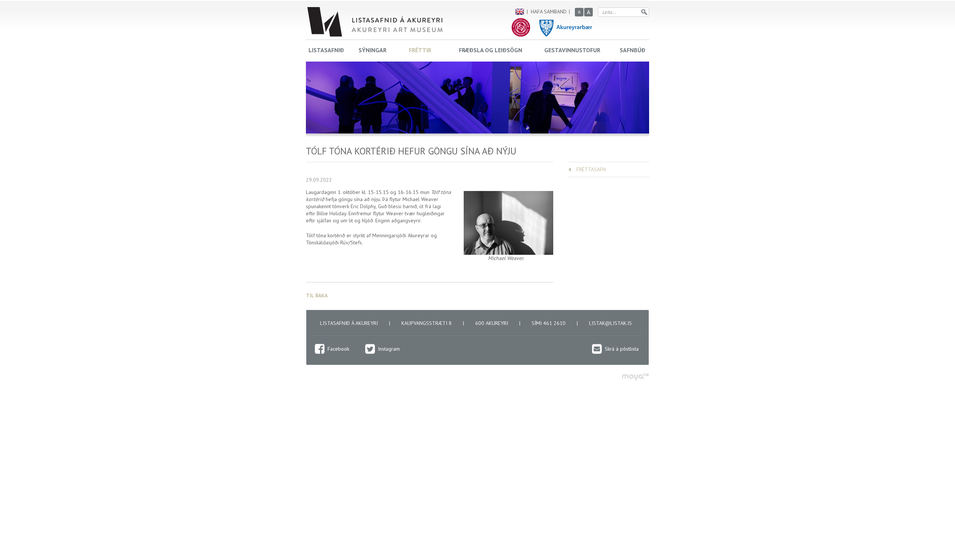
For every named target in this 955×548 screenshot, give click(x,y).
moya (635, 377)
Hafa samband (549, 11)
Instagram (389, 348)
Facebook (338, 348)
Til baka (317, 295)
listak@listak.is (610, 323)
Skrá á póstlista (622, 348)
